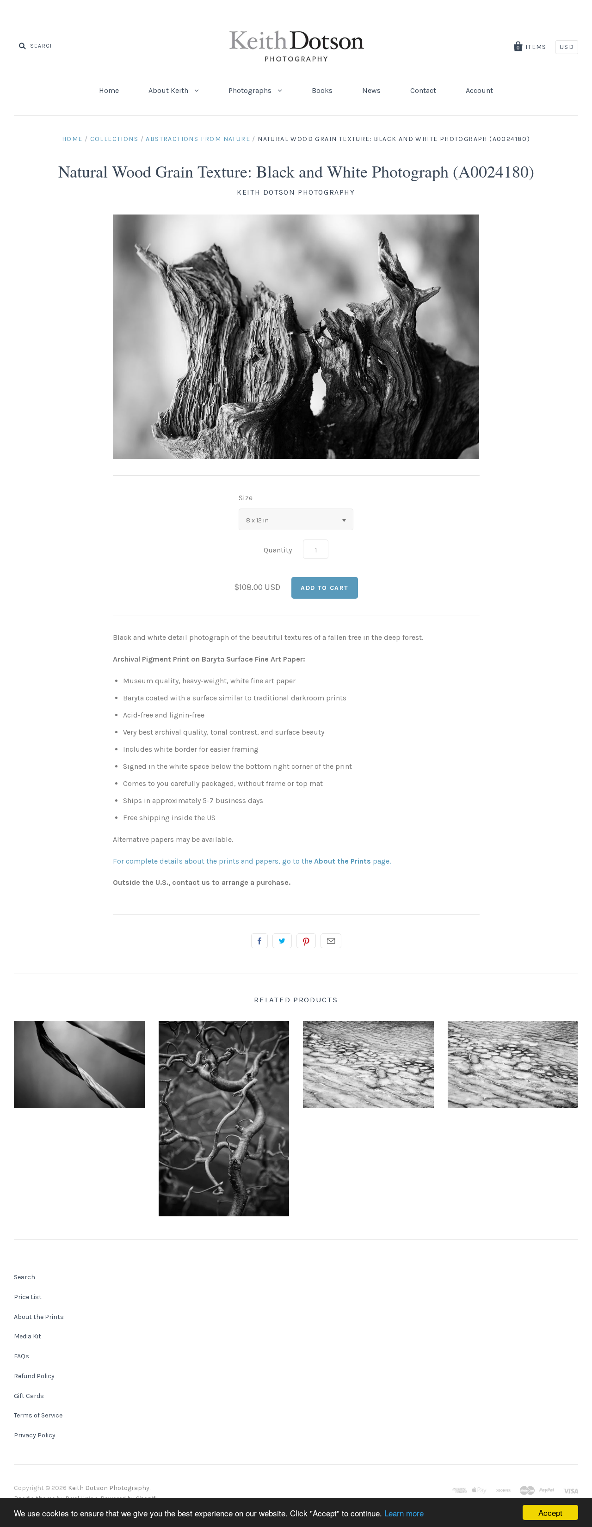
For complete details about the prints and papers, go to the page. (252, 861)
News (371, 90)
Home (109, 90)
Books (322, 90)
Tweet (282, 940)
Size (246, 497)
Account (479, 90)
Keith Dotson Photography (296, 192)
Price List (28, 1297)
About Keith (169, 90)
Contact (423, 90)
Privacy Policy (35, 1435)
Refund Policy (34, 1376)
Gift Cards (29, 1396)
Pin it (306, 940)
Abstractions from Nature (198, 139)
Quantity (278, 550)
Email (331, 940)
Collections (114, 139)
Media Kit (27, 1336)
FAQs (21, 1356)
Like (259, 940)
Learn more (404, 1513)
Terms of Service (38, 1415)
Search (24, 1277)
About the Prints (39, 1317)
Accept (550, 1512)
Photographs (250, 90)
